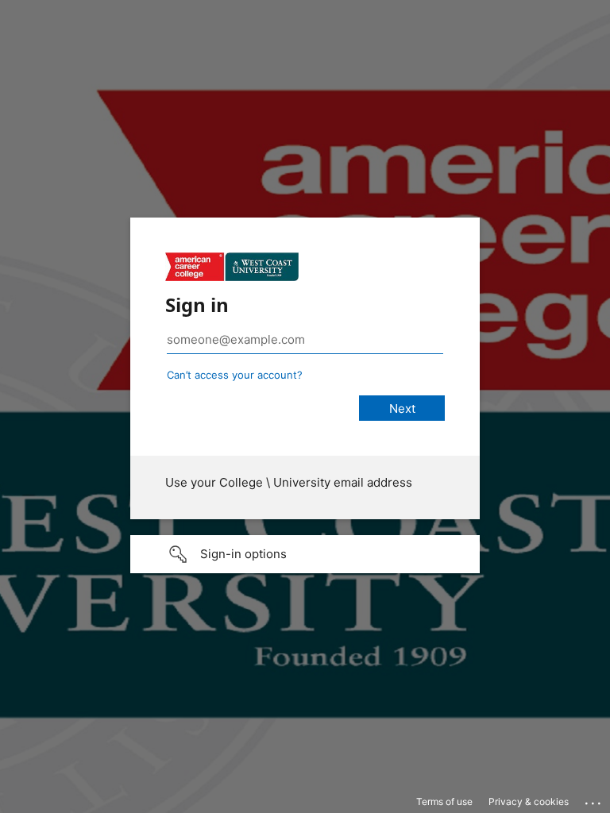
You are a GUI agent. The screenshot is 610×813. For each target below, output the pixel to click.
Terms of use (444, 801)
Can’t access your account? (235, 374)
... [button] (594, 799)
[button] (305, 554)
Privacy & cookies (528, 801)
